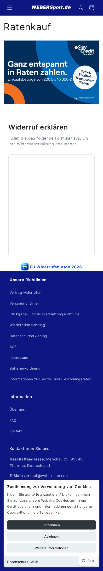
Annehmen (51, 525)
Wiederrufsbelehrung (27, 325)
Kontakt (16, 431)
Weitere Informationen (52, 548)
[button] (9, 7)
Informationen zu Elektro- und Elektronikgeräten (50, 379)
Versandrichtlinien (25, 303)
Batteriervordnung (25, 368)
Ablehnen (51, 536)
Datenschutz (18, 562)
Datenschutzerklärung (28, 336)
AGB (34, 562)
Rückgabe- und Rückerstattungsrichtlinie (44, 314)
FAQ (13, 420)
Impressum (19, 357)
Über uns (17, 409)
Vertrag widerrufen (25, 292)
